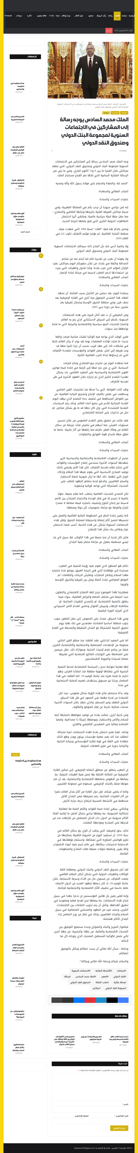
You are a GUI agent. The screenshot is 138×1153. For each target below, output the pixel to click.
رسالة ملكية (119, 982)
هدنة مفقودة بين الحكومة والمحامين (17, 86)
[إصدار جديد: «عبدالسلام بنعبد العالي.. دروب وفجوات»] (17, 700)
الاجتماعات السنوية (80, 971)
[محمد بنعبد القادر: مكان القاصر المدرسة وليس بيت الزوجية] (117, 1027)
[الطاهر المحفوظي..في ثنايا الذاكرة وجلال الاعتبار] (26, 470)
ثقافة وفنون (41, 16)
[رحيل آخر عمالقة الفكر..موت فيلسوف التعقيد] (33, 700)
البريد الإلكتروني (121, 1116)
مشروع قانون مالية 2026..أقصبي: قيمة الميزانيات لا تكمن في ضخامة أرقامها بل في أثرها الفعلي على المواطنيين (17, 427)
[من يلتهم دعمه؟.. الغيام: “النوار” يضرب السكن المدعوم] (26, 298)
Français (8, 16)
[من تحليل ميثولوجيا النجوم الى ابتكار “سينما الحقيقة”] (17, 676)
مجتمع (91, 16)
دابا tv (51, 16)
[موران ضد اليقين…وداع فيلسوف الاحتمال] (33, 676)
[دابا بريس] (69, 4)
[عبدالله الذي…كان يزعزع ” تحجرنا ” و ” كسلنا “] (26, 606)
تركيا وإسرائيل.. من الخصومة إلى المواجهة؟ (17, 1014)
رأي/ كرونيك (101, 16)
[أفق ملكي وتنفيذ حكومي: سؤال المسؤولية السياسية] (26, 202)
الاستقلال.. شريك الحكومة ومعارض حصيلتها (17, 183)
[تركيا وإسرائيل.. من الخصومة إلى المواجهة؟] (26, 1000)
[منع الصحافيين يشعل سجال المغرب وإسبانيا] (26, 1033)
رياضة (110, 16)
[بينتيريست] (90, 1000)
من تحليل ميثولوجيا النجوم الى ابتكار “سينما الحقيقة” (17, 686)
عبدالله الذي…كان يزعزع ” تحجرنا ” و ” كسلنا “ (17, 620)
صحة (58, 16)
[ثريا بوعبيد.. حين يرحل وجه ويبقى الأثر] (26, 506)
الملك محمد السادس (85, 976)
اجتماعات (121, 971)
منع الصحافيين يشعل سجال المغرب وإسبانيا (18, 1047)
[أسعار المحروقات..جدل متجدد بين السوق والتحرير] (26, 334)
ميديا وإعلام (66, 16)
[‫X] (112, 1000)
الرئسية (115, 112)
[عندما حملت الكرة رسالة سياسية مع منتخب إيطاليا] (26, 572)
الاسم (125, 1104)
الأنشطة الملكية (103, 971)
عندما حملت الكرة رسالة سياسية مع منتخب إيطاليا (17, 587)
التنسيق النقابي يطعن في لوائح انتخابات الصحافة (18, 948)
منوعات (19, 16)
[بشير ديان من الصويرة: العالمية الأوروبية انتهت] (17, 651)
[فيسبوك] (123, 1000)
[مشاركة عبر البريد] (68, 1000)
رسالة (67, 976)
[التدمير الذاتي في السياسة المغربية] (26, 105)
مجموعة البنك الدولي (115, 988)
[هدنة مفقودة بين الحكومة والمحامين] (26, 72)
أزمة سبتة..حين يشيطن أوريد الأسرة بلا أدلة (33, 661)
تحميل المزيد (25, 231)
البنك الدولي (119, 976)
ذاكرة (29, 16)
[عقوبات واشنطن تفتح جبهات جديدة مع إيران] (26, 966)
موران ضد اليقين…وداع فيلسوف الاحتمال (34, 686)
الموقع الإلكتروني (82, 1116)
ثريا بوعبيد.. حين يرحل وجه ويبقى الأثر (17, 520)
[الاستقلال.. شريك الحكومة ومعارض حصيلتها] (26, 169)
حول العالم (79, 16)
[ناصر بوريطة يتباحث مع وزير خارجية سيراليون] (90, 1027)
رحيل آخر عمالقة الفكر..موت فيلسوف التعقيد (34, 710)
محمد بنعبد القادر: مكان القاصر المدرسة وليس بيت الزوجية (118, 1039)
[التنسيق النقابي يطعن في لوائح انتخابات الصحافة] (26, 933)
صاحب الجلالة (102, 982)
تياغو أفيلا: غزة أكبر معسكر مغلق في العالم (17, 279)
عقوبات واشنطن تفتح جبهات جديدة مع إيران (17, 981)
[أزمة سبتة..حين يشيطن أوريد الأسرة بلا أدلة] (33, 651)
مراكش (96, 988)
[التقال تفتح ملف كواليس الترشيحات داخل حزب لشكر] (26, 135)
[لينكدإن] (101, 1000)
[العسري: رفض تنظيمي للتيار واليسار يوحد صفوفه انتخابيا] (26, 370)
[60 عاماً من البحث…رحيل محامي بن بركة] (26, 539)
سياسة (124, 16)
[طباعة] (57, 1000)
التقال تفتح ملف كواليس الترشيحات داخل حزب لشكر (17, 150)
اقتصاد (117, 16)
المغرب (104, 976)
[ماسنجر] (79, 1000)
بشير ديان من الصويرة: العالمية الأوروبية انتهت (17, 661)
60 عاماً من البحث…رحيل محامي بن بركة (17, 554)
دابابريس (114, 1148)
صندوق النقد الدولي (79, 982)
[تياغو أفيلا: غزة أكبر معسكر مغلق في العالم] (26, 265)
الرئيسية (132, 16)
